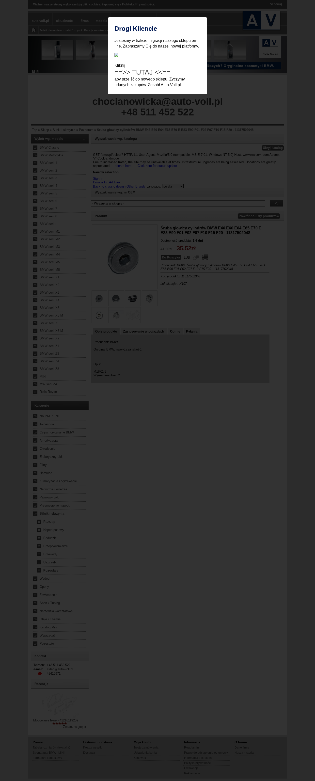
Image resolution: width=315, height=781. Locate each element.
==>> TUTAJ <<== (142, 72)
